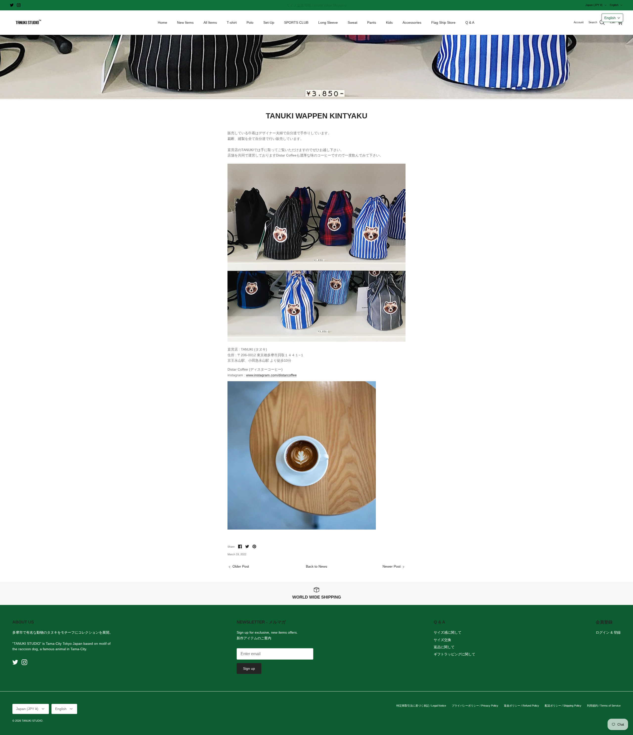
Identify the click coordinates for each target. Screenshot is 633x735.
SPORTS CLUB (296, 22)
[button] (612, 18)
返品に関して (444, 647)
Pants (371, 22)
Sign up (249, 668)
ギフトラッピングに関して (454, 654)
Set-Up (268, 22)
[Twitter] (12, 5)
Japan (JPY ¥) (594, 4)
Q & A (469, 22)
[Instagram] (19, 5)
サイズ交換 (442, 640)
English (614, 4)
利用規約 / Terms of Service (604, 705)
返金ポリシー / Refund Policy (521, 705)
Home (162, 22)
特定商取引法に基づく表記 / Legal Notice (421, 705)
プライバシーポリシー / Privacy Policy (475, 705)
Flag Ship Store (443, 22)
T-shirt (232, 22)
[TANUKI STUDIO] (27, 22)
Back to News (316, 566)
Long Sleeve (328, 22)
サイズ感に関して (447, 632)
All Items (210, 22)
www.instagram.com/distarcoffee (271, 375)
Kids (389, 22)
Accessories (412, 22)
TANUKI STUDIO (32, 720)
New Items (185, 22)
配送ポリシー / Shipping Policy (563, 705)
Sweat (352, 22)
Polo (250, 22)
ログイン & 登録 (608, 632)
